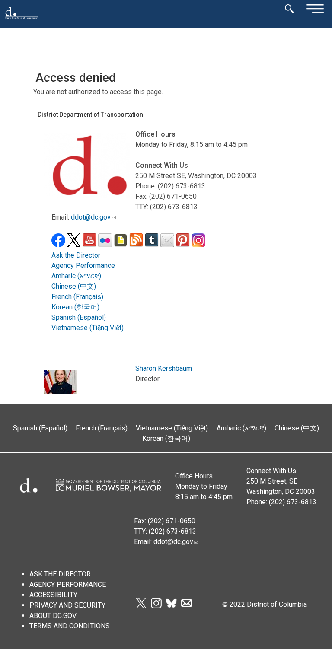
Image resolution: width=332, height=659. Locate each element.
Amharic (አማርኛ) (76, 276)
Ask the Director (75, 255)
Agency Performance (83, 265)
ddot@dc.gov (91, 217)
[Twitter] (141, 606)
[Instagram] (156, 606)
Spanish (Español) (78, 317)
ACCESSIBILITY (53, 595)
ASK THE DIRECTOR (60, 574)
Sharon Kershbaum (163, 368)
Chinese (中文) (73, 286)
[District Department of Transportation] (21, 21)
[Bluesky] (171, 606)
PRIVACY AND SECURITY (67, 605)
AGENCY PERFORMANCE (67, 584)
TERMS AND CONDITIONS (69, 626)
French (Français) (77, 297)
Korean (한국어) (75, 307)
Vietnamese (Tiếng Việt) (87, 328)
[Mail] (186, 606)
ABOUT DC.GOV (53, 615)
